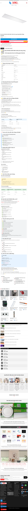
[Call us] (25, 485)
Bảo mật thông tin (16, 491)
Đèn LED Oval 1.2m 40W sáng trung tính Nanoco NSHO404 (23, 308)
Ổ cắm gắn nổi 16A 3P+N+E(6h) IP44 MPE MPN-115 (23, 298)
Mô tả (3, 48)
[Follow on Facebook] (22, 485)
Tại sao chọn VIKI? (11, 0)
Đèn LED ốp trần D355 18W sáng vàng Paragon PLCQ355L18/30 (4, 298)
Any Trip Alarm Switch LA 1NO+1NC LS (13, 318)
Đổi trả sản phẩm (16, 490)
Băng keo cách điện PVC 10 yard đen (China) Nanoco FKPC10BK (13, 298)
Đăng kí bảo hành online (17, 493)
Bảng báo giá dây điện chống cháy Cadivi (9, 336)
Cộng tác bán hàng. (9, 487)
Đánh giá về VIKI (16, 494)
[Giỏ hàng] (26, 3)
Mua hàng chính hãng (16, 0)
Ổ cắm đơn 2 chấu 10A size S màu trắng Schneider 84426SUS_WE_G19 (4, 319)
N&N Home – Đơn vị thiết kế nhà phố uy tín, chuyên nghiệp (11, 339)
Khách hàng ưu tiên (16, 492)
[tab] (2, 48)
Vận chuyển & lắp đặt (8, 48)
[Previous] (2, 384)
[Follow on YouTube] (22, 487)
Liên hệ (8, 488)
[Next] (26, 384)
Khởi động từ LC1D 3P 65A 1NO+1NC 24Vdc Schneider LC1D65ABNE (4, 308)
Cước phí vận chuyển (16, 495)
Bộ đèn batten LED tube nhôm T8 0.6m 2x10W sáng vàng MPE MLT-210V (14, 308)
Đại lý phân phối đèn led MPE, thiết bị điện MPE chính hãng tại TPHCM (13, 325)
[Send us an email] (24, 485)
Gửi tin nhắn (6, 309)
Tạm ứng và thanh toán (17, 489)
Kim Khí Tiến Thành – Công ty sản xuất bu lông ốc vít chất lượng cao (13, 333)
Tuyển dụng (8, 489)
